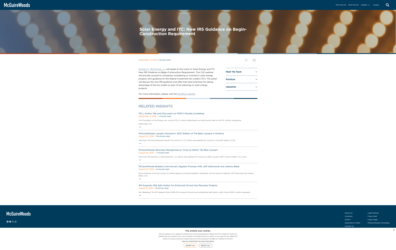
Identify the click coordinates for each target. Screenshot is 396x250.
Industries (231, 87)
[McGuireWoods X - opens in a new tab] (13, 222)
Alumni (348, 220)
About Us (348, 213)
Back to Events (185, 13)
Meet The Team (234, 72)
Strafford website (186, 94)
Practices (230, 79)
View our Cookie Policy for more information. (198, 241)
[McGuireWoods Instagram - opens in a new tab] (15, 222)
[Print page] (254, 60)
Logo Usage (372, 220)
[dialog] (198, 239)
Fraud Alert (372, 216)
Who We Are (341, 5)
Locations (349, 216)
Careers (376, 5)
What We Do (353, 5)
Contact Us (349, 226)
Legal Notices (373, 213)
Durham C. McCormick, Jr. (152, 69)
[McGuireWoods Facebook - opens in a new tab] (10, 222)
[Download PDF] (246, 60)
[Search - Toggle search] (387, 5)
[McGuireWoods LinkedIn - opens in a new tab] (7, 222)
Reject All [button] (205, 245)
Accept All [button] (190, 245)
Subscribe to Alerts (352, 223)
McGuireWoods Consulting (378, 223)
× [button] (393, 230)
